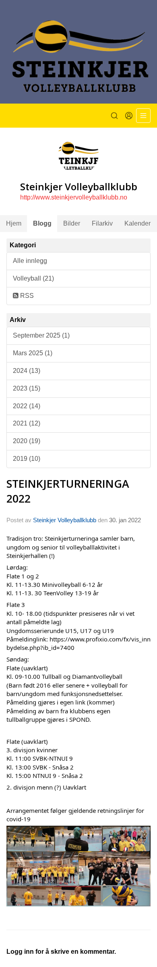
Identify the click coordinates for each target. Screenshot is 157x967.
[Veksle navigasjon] (143, 115)
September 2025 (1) (41, 335)
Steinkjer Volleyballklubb (64, 520)
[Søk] (114, 115)
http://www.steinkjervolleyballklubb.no (73, 197)
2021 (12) (26, 423)
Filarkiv (102, 223)
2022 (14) (26, 406)
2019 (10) (26, 458)
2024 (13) (26, 370)
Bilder (71, 223)
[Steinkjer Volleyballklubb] (78, 52)
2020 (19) (26, 441)
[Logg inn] (129, 115)
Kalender (137, 223)
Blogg (42, 223)
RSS (26, 295)
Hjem (13, 223)
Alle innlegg (30, 260)
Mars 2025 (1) (32, 353)
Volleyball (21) (33, 278)
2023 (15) (26, 388)
